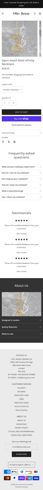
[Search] (34, 13)
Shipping (17, 74)
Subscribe (21, 454)
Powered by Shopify (21, 487)
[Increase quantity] (13, 103)
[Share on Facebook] (3, 142)
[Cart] (40, 13)
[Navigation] (2, 13)
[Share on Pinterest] (14, 142)
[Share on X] (8, 142)
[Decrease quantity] (4, 103)
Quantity (6, 98)
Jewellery (7, 84)
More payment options (21, 125)
